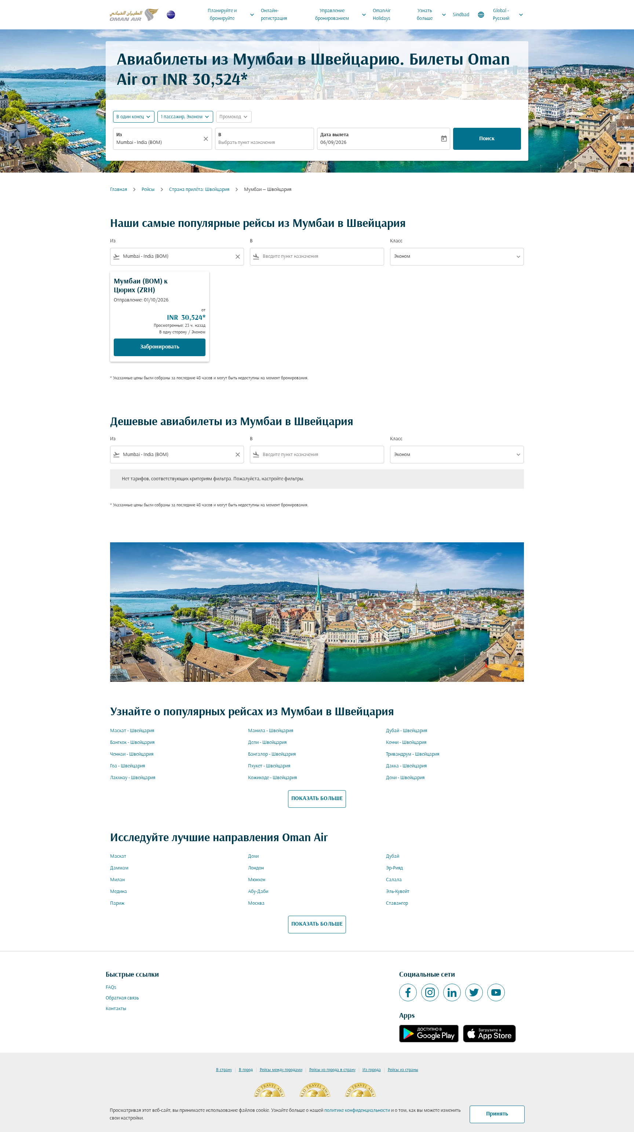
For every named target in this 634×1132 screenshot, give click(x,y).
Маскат (118, 856)
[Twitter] (474, 992)
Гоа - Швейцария (127, 766)
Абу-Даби (258, 891)
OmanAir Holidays (382, 14)
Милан (117, 880)
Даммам (119, 868)
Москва (256, 903)
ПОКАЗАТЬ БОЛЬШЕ (317, 799)
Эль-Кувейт (397, 891)
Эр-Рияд (394, 868)
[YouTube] (496, 992)
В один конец (130, 117)
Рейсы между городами (281, 1070)
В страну (224, 1070)
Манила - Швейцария (270, 731)
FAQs (111, 987)
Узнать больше (432, 14)
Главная (118, 189)
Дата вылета (334, 135)
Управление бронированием (341, 14)
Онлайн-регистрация (274, 14)
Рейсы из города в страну (332, 1070)
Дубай (392, 856)
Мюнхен (256, 880)
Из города (371, 1070)
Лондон (256, 868)
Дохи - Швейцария (405, 778)
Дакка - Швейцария (406, 766)
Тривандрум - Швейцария (412, 754)
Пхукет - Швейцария (269, 766)
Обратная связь (122, 998)
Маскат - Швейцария (132, 731)
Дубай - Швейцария (406, 731)
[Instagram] (430, 992)
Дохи (253, 856)
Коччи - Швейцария (406, 742)
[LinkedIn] (452, 992)
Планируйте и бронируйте (232, 14)
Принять (497, 1114)
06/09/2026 (333, 142)
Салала (394, 880)
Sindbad (461, 15)
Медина (118, 891)
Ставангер (397, 903)
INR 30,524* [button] (205, 81)
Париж (117, 903)
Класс (396, 241)
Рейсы (148, 189)
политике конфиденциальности (357, 1110)
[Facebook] (408, 992)
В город (246, 1070)
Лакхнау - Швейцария (132, 778)
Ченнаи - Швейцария (131, 754)
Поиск (487, 139)
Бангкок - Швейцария (132, 742)
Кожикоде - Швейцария (272, 778)
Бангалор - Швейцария (272, 754)
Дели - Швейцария (267, 742)
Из (119, 135)
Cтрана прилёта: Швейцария (199, 189)
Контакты (116, 1009)
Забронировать (159, 347)
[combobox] (158, 143)
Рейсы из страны (403, 1070)
